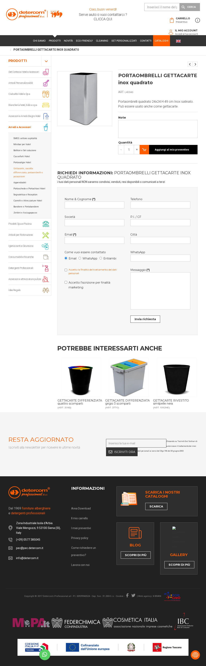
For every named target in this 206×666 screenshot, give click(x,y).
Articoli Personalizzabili (20, 82)
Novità (68, 40)
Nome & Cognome (80, 199)
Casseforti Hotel (21, 156)
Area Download (81, 508)
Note (122, 117)
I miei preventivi (81, 528)
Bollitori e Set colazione (24, 150)
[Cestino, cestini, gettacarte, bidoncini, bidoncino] (177, 377)
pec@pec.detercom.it (29, 548)
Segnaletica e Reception (25, 194)
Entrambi (109, 258)
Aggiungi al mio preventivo (172, 149)
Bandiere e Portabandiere (26, 206)
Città (133, 234)
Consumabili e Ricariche (21, 256)
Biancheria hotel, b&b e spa (22, 105)
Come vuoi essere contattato (85, 252)
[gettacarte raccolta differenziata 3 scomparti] (129, 377)
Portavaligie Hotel (22, 162)
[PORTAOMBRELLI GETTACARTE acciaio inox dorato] (195, 64)
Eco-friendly (84, 40)
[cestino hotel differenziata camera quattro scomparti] (81, 377)
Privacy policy (79, 538)
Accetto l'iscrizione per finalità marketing (89, 285)
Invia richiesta (145, 319)
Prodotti (55, 40)
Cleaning (102, 40)
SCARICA (156, 506)
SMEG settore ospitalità (25, 138)
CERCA (191, 7)
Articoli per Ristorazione (20, 234)
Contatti (145, 40)
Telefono (136, 199)
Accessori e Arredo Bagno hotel (24, 116)
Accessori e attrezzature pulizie (24, 279)
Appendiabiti (19, 182)
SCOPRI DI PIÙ (135, 555)
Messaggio (140, 270)
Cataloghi (161, 40)
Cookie (119, 596)
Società (70, 217)
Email (70, 234)
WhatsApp (89, 258)
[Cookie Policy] (195, 655)
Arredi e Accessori (19, 127)
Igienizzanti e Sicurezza (20, 245)
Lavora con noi (80, 565)
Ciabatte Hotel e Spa (19, 93)
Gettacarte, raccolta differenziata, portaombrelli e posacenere (28, 172)
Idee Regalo (14, 290)
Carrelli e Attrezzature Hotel (27, 200)
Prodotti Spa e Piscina (19, 223)
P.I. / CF (135, 217)
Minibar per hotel (22, 144)
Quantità (125, 142)
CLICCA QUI (103, 19)
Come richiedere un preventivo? (83, 551)
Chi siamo (39, 40)
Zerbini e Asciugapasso (25, 212)
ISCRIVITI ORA (124, 452)
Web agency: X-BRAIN (149, 596)
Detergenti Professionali (20, 267)
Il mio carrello (79, 518)
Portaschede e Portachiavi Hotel (29, 188)
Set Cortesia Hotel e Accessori (23, 71)
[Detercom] (34, 14)
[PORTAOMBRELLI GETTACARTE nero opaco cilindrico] (190, 64)
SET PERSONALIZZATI (124, 40)
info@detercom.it (27, 558)
